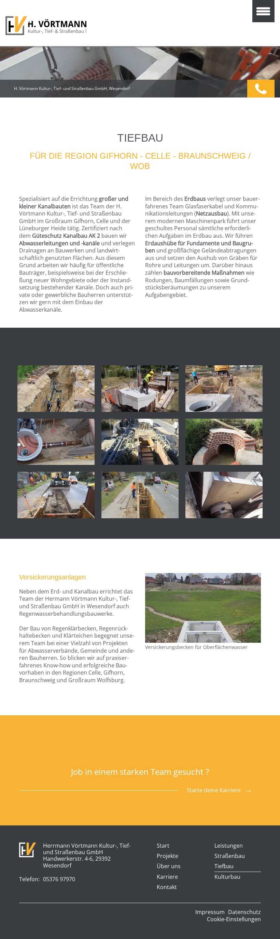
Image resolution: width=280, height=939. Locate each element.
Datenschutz (244, 912)
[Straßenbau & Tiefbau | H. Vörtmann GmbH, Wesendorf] (45, 26)
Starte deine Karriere (214, 790)
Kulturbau (227, 877)
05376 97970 (261, 88)
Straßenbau (229, 856)
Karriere (167, 877)
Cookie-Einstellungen (234, 919)
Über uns (169, 866)
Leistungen (228, 846)
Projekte (167, 856)
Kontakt (167, 887)
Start (163, 846)
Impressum (210, 912)
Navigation (263, 11)
